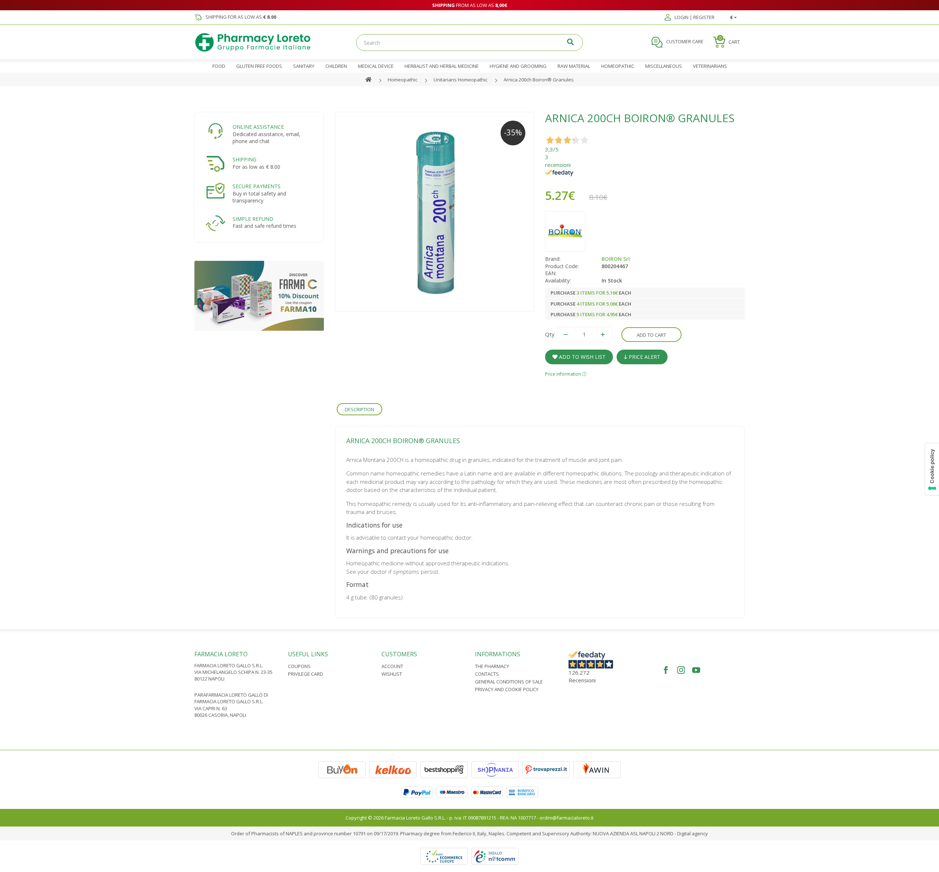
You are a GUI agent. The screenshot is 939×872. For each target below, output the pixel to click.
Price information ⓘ (566, 374)
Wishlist (391, 674)
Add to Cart (651, 335)
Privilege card (305, 674)
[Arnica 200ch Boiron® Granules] (434, 211)
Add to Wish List (582, 356)
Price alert (643, 356)
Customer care (684, 42)
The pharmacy (492, 666)
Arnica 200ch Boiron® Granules (539, 79)
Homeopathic (402, 79)
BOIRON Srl (616, 258)
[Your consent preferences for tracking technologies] (932, 469)
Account (392, 666)
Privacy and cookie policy (506, 689)
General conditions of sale (509, 681)
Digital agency (692, 833)
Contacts (487, 674)
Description (359, 409)
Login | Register (694, 17)
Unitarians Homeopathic (460, 79)
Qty (550, 334)
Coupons (299, 666)
